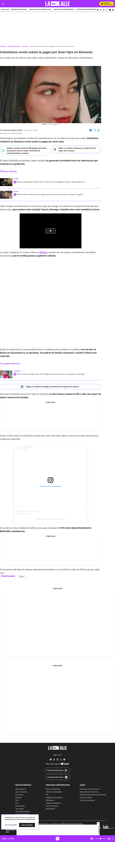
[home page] (57, 3)
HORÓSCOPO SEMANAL (19, 10)
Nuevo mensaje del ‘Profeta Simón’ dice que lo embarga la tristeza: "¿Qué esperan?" (51, 182)
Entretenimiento (14, 46)
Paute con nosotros (52, 806)
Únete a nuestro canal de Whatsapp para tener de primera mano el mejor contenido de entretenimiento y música (26, 150)
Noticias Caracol (20, 789)
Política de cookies (86, 797)
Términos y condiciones (87, 800)
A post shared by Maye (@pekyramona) (50, 519)
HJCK (17, 800)
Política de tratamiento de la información (93, 795)
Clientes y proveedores (53, 803)
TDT (47, 795)
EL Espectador (20, 806)
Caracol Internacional (22, 811)
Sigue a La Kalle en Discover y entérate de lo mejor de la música (77, 149)
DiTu (16, 803)
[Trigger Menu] (3, 4)
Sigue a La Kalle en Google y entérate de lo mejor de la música (52, 386)
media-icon (57, 838)
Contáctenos (50, 800)
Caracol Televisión (21, 792)
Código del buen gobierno (54, 797)
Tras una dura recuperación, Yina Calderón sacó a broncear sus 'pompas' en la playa (51, 374)
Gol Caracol (19, 795)
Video (21, 576)
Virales (25, 46)
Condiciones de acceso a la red (90, 789)
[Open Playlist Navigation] (112, 838)
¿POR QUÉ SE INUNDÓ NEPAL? (63, 10)
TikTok (43, 252)
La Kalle (3, 46)
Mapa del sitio (50, 809)
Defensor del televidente (54, 792)
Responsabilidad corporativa (89, 792)
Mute (91, 838)
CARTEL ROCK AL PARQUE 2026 (40, 10)
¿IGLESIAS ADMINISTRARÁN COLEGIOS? (90, 10)
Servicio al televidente (53, 789)
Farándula (17, 371)
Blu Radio (18, 797)
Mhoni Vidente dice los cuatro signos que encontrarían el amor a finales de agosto (50, 194)
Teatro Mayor (19, 809)
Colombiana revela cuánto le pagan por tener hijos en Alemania (52, 46)
